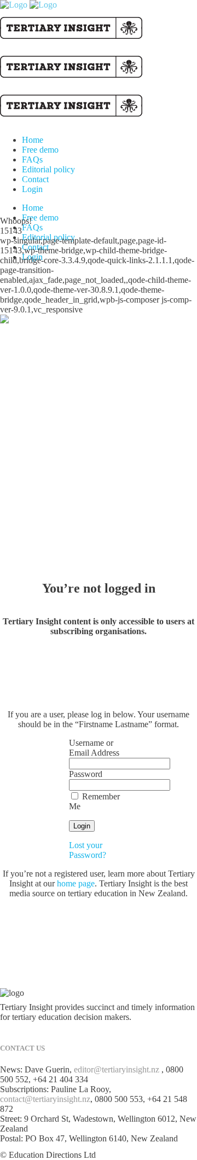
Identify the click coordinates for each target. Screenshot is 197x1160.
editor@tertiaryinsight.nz (116, 1069)
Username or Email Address (94, 747)
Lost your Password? (87, 850)
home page (76, 883)
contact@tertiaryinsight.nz (45, 1099)
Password (85, 774)
